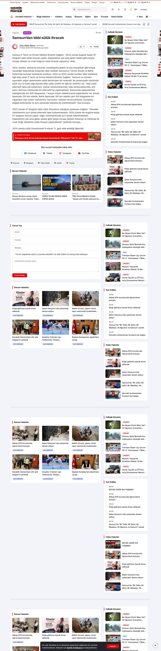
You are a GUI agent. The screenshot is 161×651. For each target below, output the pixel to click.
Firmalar (104, 16)
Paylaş (96, 46)
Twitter (49, 153)
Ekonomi (78, 16)
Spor (96, 16)
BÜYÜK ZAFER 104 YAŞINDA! (121, 489)
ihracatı (16, 163)
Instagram (67, 153)
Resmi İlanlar (15, 2)
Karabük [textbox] (143, 10)
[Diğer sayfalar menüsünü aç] (148, 16)
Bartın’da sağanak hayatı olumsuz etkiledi (97, 24)
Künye (102, 2)
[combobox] (147, 9)
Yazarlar (25, 2)
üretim (59, 163)
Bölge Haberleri (43, 16)
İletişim (94, 2)
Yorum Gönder (19, 275)
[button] (119, 9)
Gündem (59, 16)
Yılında (71, 163)
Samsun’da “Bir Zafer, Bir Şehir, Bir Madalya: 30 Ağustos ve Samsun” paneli (128, 133)
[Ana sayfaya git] (11, 16)
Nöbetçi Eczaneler (37, 2)
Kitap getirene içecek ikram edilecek (126, 114)
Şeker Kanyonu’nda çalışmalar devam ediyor (127, 123)
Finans (87, 2)
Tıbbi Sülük (45, 163)
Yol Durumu (51, 2)
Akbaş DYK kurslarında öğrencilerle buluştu (126, 105)
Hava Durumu (63, 2)
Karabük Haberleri (23, 16)
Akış (141, 16)
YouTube (85, 153)
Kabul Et (113, 646)
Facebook (32, 153)
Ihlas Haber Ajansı (28, 45)
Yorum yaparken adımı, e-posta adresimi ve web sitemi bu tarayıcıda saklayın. (51, 254)
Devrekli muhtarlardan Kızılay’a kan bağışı (52, 24)
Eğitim (88, 16)
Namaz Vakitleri (77, 2)
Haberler (15, 33)
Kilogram (29, 163)
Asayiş (68, 16)
